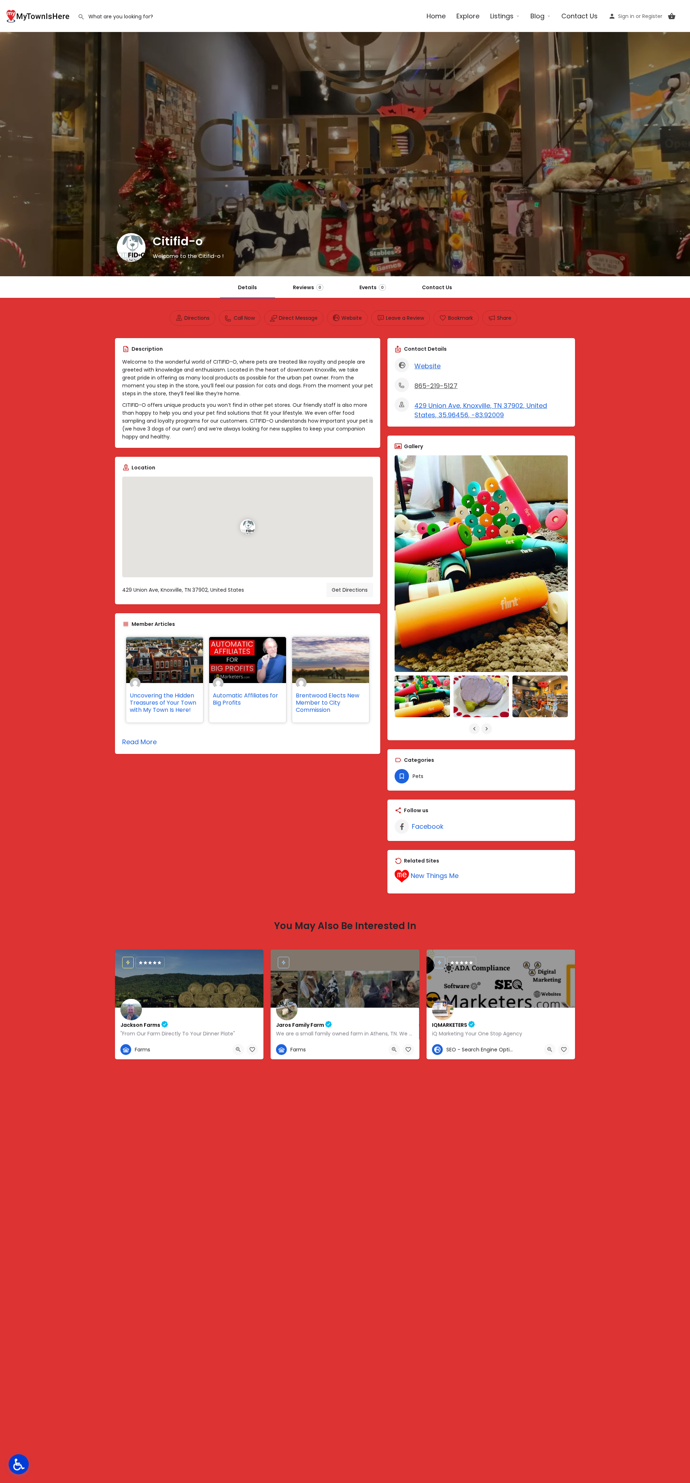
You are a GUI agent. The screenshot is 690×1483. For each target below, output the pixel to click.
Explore (467, 16)
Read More (139, 741)
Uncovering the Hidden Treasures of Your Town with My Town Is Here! (163, 702)
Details (247, 287)
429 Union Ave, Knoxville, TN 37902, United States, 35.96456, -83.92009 (480, 410)
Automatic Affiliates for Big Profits (245, 699)
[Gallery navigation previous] (475, 728)
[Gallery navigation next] (487, 728)
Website (427, 365)
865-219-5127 (435, 385)
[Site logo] (38, 15)
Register (652, 16)
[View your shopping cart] (672, 16)
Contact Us (579, 16)
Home (436, 16)
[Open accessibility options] (19, 1464)
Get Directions (350, 589)
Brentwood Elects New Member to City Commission (327, 702)
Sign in (626, 16)
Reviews (307, 287)
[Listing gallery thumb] (481, 563)
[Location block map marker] (247, 526)
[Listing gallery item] (422, 696)
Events (371, 287)
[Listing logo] (131, 247)
